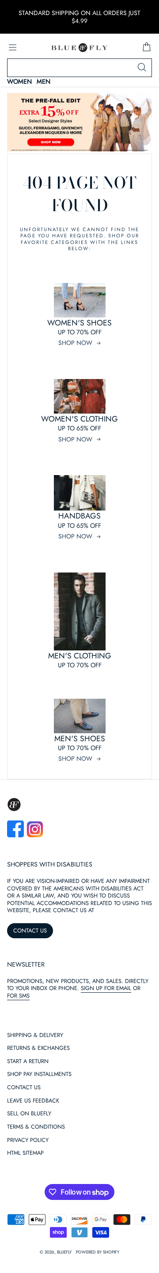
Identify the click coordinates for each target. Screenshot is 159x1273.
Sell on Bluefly (29, 1114)
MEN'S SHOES (79, 738)
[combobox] (79, 68)
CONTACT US (30, 930)
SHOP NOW (75, 342)
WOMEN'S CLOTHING (79, 419)
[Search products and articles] (141, 68)
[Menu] (12, 47)
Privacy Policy (28, 1140)
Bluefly (64, 1252)
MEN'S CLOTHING (79, 656)
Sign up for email (106, 988)
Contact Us (24, 1087)
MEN (43, 81)
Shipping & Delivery (35, 1035)
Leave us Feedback (33, 1101)
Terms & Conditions (36, 1127)
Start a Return (28, 1061)
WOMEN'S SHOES (79, 323)
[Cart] (146, 47)
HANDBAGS (79, 516)
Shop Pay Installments (39, 1074)
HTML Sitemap (25, 1153)
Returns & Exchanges (38, 1048)
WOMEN (19, 81)
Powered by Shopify (97, 1252)
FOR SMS (18, 995)
